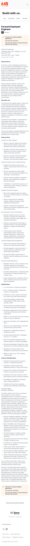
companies (11, 18)
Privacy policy (11, 516)
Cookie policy (19, 516)
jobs (4, 18)
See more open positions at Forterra (15, 502)
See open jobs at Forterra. (11, 40)
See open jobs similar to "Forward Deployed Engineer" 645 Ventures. (16, 43)
